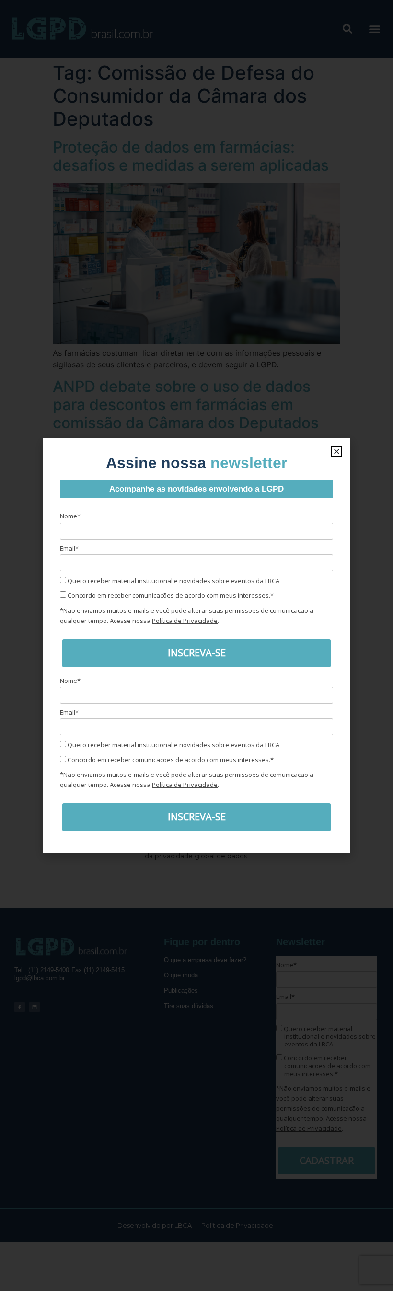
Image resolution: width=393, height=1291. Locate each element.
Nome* (70, 516)
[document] (196, 645)
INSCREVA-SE (197, 652)
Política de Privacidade (185, 620)
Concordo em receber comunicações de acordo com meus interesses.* (170, 595)
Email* (69, 548)
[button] (336, 451)
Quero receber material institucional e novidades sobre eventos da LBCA (172, 581)
